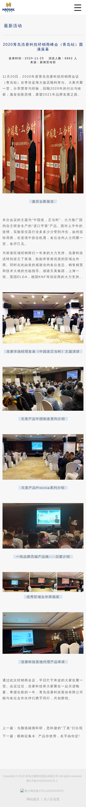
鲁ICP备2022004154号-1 (42, 780)
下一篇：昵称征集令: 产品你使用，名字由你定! (41, 736)
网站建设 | (34, 799)
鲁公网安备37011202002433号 (44, 791)
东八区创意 (52, 799)
